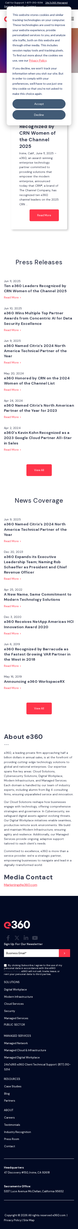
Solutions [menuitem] (12, 982)
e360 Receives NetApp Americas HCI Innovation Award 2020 (39, 624)
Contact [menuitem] (9, 1146)
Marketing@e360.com (20, 885)
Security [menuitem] (9, 1011)
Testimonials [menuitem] (12, 1125)
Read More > (12, 297)
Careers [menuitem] (9, 1117)
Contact (31, 6)
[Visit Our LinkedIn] (26, 938)
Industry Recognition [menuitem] (17, 1132)
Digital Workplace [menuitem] (15, 989)
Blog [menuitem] (7, 1093)
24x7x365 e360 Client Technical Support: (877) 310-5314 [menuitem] (37, 1067)
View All (39, 470)
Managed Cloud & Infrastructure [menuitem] (25, 1050)
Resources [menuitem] (12, 1079)
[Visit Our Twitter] (17, 938)
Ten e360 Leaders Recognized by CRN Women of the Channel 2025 (35, 288)
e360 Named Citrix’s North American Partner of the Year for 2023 (39, 408)
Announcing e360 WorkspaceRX (34, 681)
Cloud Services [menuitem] (14, 1004)
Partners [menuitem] (9, 1100)
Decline (39, 114)
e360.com (59, 1215)
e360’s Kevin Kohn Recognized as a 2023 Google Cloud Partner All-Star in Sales (38, 437)
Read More (44, 215)
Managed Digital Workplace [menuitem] (22, 1057)
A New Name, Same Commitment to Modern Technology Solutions (38, 597)
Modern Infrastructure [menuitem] (18, 997)
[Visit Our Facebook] (8, 938)
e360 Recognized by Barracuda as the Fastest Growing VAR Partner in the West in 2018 (37, 654)
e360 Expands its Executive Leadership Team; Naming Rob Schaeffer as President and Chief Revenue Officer (35, 564)
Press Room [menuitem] (11, 1139)
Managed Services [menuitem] (16, 1018)
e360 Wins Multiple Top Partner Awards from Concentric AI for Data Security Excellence (38, 318)
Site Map (29, 1220)
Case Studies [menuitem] (12, 1086)
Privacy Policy (37, 60)
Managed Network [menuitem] (16, 1043)
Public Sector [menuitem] (14, 1024)
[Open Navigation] (71, 18)
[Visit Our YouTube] (35, 938)
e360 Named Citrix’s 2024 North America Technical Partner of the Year (35, 351)
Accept (39, 104)
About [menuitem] (8, 1110)
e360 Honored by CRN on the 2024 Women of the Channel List (37, 381)
